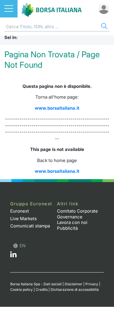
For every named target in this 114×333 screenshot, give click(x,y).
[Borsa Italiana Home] (52, 8)
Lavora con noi (72, 222)
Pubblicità (67, 228)
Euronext (19, 211)
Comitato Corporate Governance (77, 214)
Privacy (91, 284)
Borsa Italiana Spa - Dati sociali (36, 284)
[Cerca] (104, 26)
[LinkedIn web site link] (13, 256)
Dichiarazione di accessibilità (75, 289)
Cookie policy (21, 289)
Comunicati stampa (30, 226)
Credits (42, 289)
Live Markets (23, 218)
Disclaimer (73, 284)
